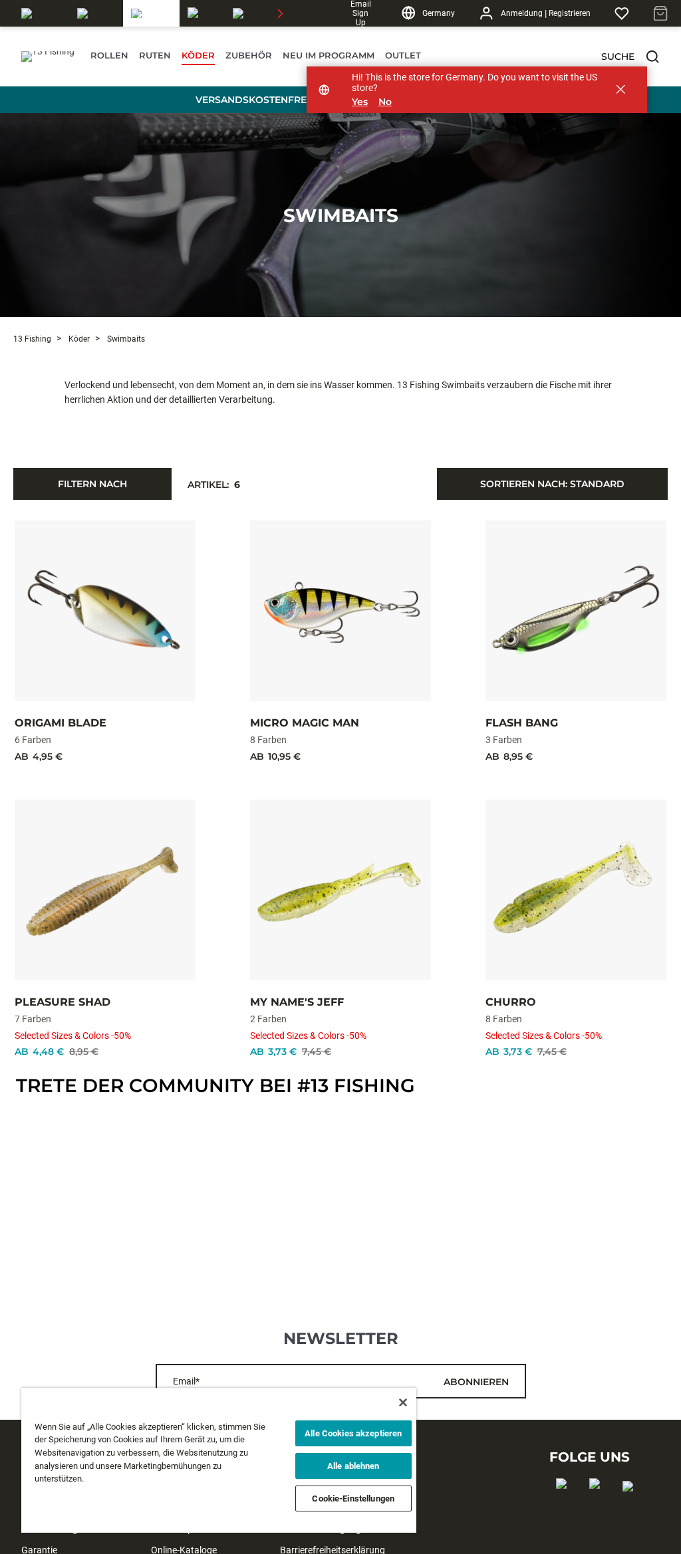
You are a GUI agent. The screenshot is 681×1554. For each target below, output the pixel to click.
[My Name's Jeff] (340, 890)
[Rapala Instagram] (599, 1504)
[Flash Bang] (575, 610)
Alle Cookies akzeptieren (353, 1433)
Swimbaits (340, 215)
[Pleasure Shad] (105, 890)
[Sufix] (202, 13)
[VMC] (244, 13)
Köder (78, 339)
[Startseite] (47, 56)
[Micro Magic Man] (340, 610)
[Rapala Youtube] (632, 1507)
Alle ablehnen (353, 1466)
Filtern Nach (92, 484)
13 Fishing (32, 339)
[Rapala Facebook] (565, 1504)
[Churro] (575, 890)
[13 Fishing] (151, 13)
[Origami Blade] (105, 610)
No (385, 102)
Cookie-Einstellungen (353, 1498)
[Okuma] (96, 13)
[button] (652, 56)
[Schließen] (403, 1402)
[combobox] (552, 484)
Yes (360, 102)
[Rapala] (41, 13)
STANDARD (552, 484)
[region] (218, 1460)
